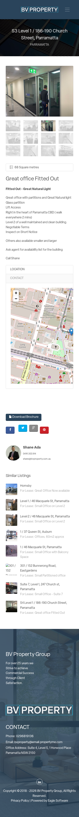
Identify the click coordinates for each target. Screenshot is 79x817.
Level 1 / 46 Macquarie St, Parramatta (44, 501)
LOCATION (17, 269)
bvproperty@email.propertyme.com (38, 742)
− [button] (16, 298)
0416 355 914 (29, 454)
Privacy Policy (20, 800)
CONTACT (17, 278)
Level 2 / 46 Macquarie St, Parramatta (45, 516)
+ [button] (16, 293)
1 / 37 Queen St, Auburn (36, 532)
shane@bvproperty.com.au (37, 459)
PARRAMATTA (39, 44)
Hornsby (25, 485)
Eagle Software (58, 800)
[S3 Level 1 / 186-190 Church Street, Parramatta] (39, 91)
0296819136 (25, 736)
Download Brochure (25, 417)
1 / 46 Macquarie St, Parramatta (41, 547)
